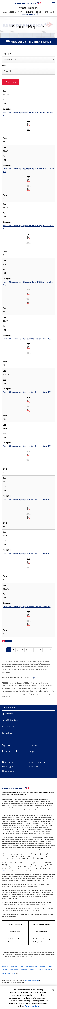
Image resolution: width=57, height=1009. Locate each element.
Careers (42, 966)
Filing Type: (6, 54)
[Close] (53, 990)
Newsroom (8, 771)
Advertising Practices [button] (44, 969)
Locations (5, 966)
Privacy (50, 966)
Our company (9, 762)
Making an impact (38, 762)
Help (31, 751)
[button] (53, 3)
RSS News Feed (12, 720)
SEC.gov (32, 678)
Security (4, 969)
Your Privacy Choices (8, 973)
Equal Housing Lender (32, 980)
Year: (4, 65)
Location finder (10, 751)
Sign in (6, 745)
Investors (33, 766)
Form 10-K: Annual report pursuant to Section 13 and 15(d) (27, 339)
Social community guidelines (18, 969)
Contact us (34, 745)
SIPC (29, 853)
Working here (9, 766)
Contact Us (14, 966)
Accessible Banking (32, 966)
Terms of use (7, 733)
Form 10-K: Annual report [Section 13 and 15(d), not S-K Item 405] (28, 114)
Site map (32, 969)
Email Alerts (10, 707)
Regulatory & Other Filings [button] (31, 41)
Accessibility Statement (11, 727)
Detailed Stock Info (29, 14)
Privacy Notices (32, 1006)
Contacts (9, 713)
